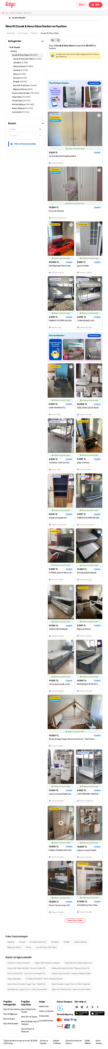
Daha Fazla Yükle (75, 920)
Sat (97, 4)
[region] (75, 97)
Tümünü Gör (94, 83)
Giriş (81, 4)
